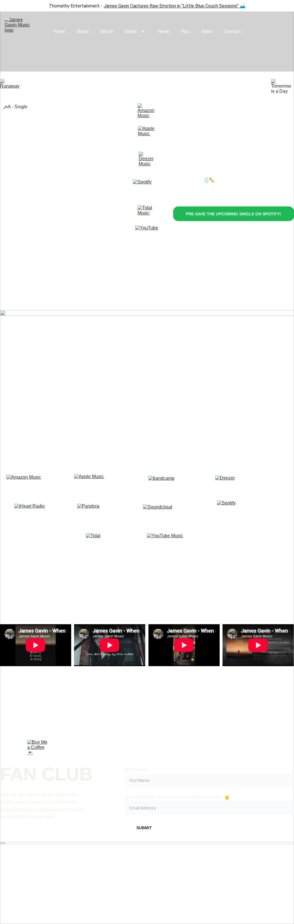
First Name (136, 769)
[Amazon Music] (147, 113)
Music (131, 31)
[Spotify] (147, 193)
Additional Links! (146, 573)
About (83, 31)
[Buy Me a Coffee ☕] (38, 750)
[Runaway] (11, 86)
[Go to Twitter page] (206, 866)
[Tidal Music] (147, 215)
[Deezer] (246, 484)
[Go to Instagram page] (88, 866)
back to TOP (148, 710)
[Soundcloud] (179, 513)
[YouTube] (147, 237)
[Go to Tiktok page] (147, 866)
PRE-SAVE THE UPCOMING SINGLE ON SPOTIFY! (233, 214)
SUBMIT (144, 828)
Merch (106, 31)
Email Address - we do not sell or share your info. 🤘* (178, 797)
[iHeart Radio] (40, 513)
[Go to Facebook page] (29, 866)
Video (207, 31)
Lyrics (221, 180)
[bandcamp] (179, 485)
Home (59, 31)
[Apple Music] (147, 135)
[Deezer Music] (147, 160)
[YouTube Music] (179, 542)
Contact (232, 31)
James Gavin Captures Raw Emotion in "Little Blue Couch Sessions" (171, 6)
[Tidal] (111, 542)
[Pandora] (111, 513)
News (163, 31)
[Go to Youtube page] (264, 866)
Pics (185, 31)
